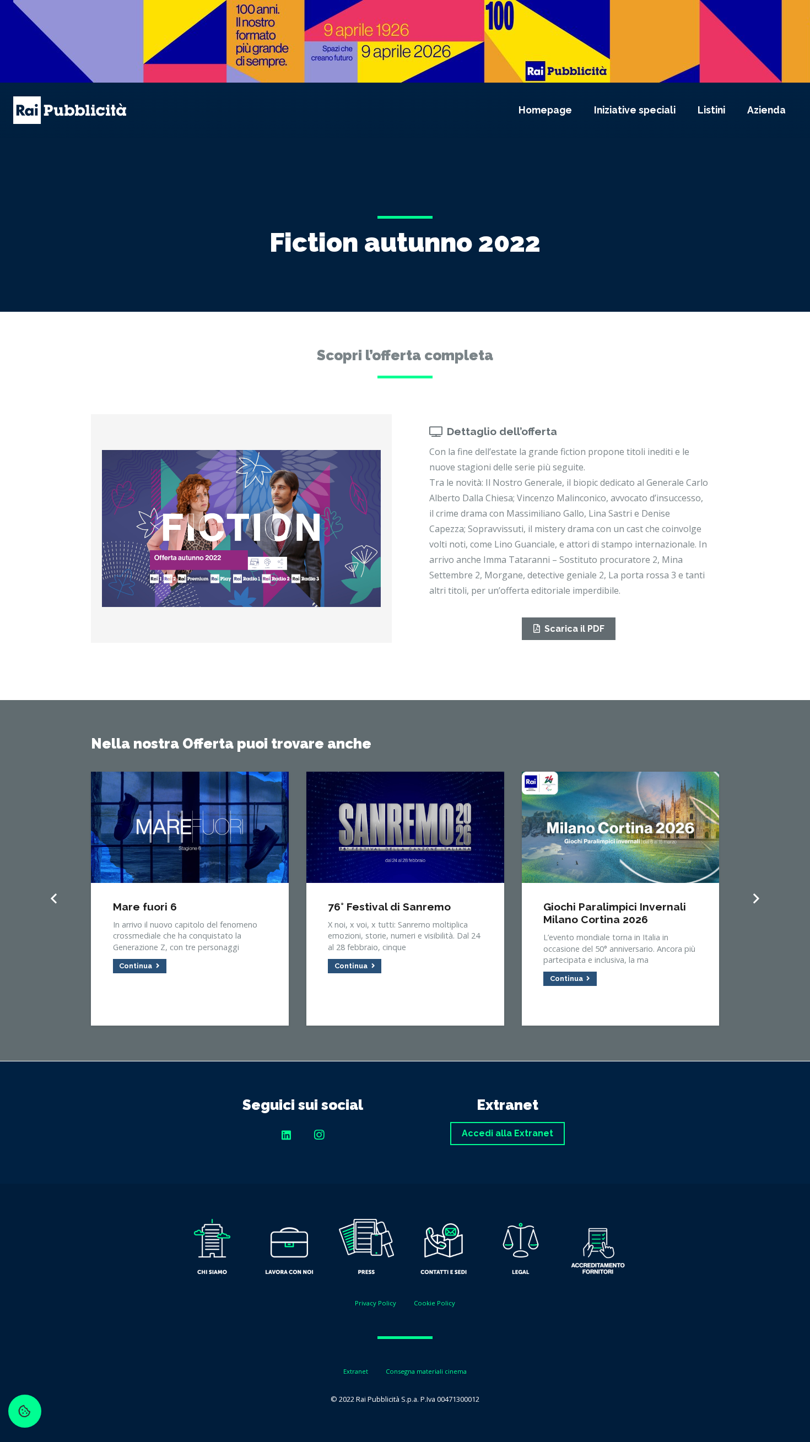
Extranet (355, 1371)
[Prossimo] (755, 898)
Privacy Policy (375, 1303)
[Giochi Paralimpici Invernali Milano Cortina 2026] (621, 779)
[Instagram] (319, 1135)
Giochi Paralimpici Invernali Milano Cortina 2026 (614, 913)
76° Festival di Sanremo (389, 907)
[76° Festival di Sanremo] (405, 779)
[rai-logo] (69, 110)
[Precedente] (54, 898)
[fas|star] (212, 1249)
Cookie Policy (434, 1303)
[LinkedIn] (286, 1135)
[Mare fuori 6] (190, 779)
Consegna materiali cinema (426, 1371)
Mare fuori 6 (145, 907)
